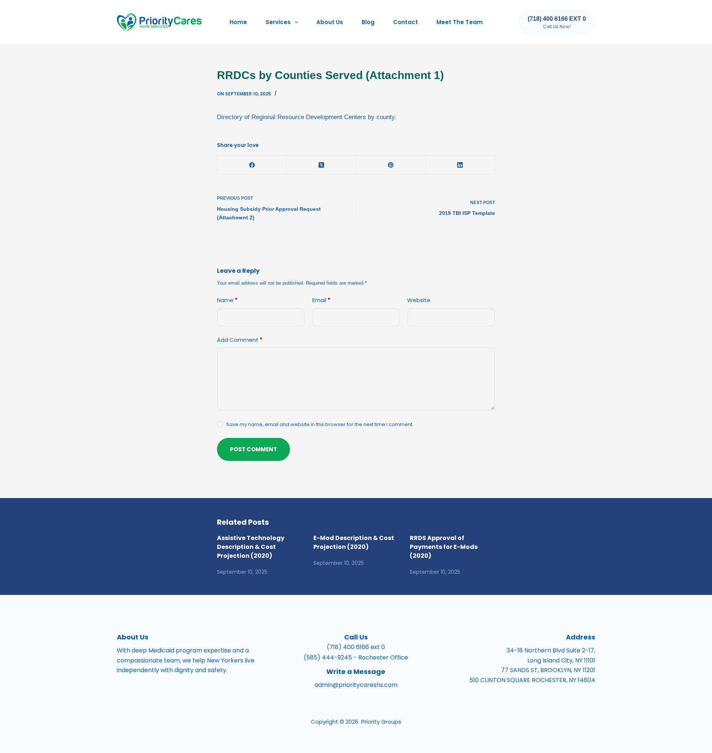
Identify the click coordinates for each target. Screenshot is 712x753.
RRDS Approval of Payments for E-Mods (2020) (444, 547)
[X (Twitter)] (321, 164)
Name (227, 300)
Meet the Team (459, 22)
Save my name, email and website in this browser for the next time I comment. (319, 424)
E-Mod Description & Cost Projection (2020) (353, 542)
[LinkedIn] (460, 164)
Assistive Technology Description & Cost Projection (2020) (250, 547)
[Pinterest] (391, 164)
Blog (368, 22)
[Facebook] (252, 164)
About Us (329, 22)
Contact (405, 22)
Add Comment (240, 340)
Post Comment (253, 449)
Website (419, 300)
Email (321, 300)
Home (238, 22)
